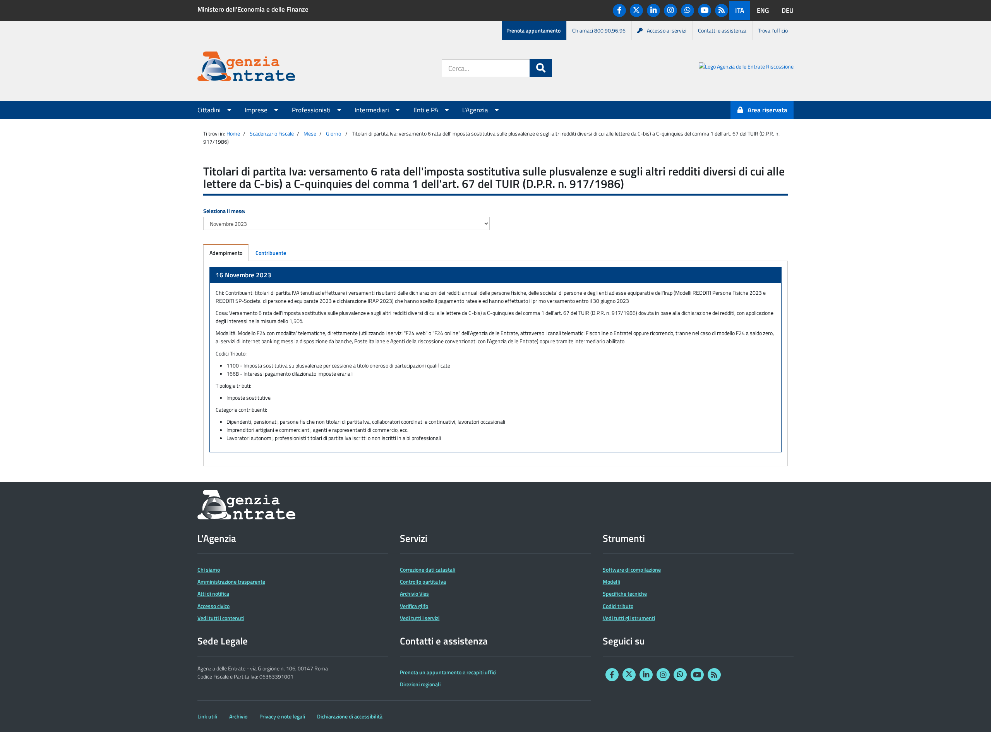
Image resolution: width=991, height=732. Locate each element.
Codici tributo (618, 606)
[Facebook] (619, 10)
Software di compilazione (632, 569)
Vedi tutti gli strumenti (629, 618)
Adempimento (225, 253)
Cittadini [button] (209, 110)
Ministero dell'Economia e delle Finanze (253, 9)
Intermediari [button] (373, 110)
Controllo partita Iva (423, 581)
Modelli (611, 581)
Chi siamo (208, 569)
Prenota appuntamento (533, 30)
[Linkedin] (653, 10)
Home (233, 133)
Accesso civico (213, 606)
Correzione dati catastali (427, 569)
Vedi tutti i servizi (419, 618)
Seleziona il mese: (224, 211)
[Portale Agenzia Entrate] (246, 68)
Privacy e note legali (282, 716)
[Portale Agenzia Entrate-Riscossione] (746, 68)
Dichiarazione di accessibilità (349, 716)
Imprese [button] (257, 110)
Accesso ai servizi (666, 30)
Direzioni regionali (420, 684)
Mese (309, 133)
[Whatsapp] (687, 10)
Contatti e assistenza (722, 30)
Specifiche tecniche (625, 593)
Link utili (207, 716)
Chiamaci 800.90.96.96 (599, 30)
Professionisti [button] (312, 110)
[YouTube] (704, 10)
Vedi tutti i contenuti (220, 618)
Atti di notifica (213, 593)
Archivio (238, 716)
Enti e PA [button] (426, 110)
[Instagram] (670, 10)
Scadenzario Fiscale (272, 133)
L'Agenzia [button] (476, 110)
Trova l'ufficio (773, 30)
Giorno (333, 133)
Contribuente (270, 253)
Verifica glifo (414, 606)
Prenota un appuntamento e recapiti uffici (448, 672)
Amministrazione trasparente (231, 581)
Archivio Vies (414, 593)
